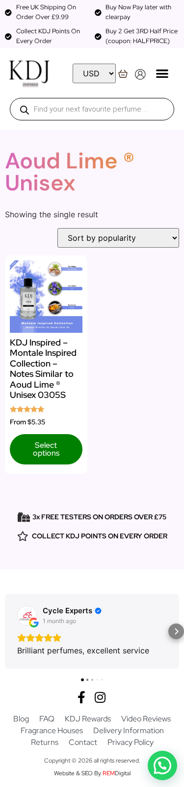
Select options (46, 449)
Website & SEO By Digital (92, 773)
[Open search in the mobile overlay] (92, 109)
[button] (162, 73)
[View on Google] (27, 615)
